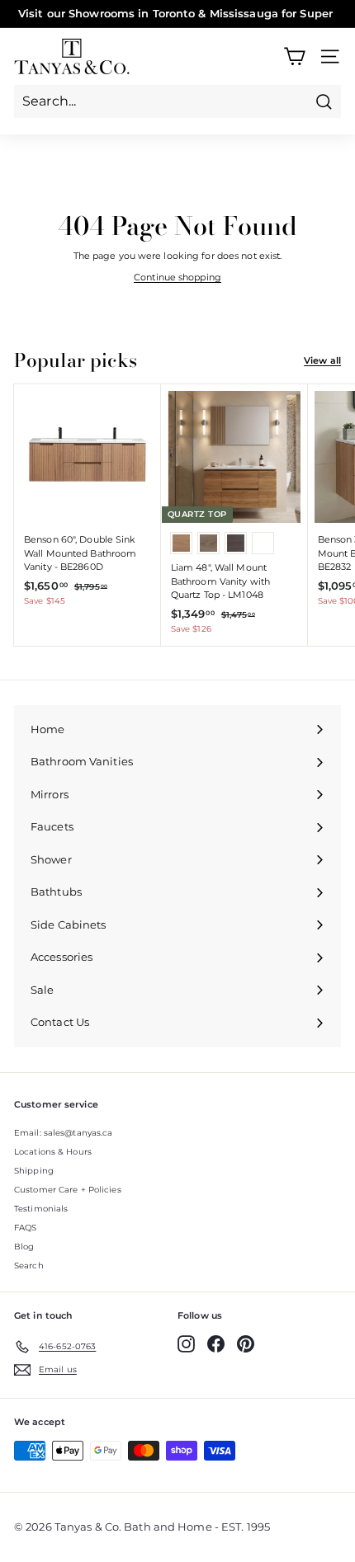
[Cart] (294, 56)
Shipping (34, 1170)
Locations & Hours (53, 1151)
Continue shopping (177, 277)
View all (322, 360)
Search (29, 1265)
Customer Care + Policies (67, 1189)
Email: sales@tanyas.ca (63, 1132)
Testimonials (41, 1208)
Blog (24, 1246)
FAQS (25, 1227)
